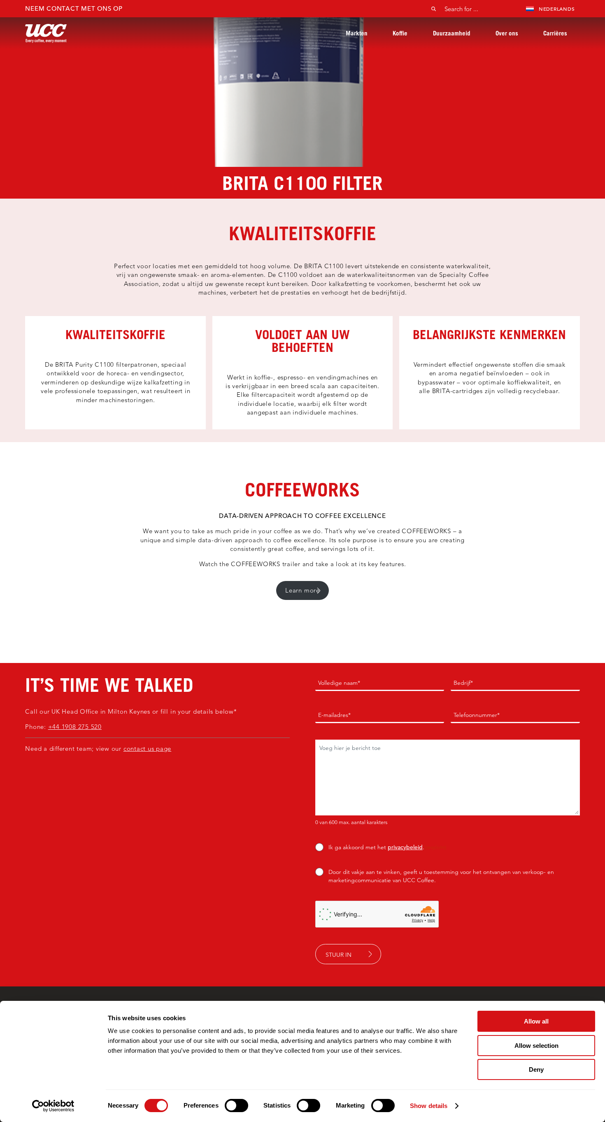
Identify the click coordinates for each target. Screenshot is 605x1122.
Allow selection (536, 1045)
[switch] (236, 1105)
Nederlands (557, 8)
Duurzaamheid (451, 33)
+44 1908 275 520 (75, 727)
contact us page (147, 748)
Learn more (302, 590)
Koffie (400, 33)
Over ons (507, 33)
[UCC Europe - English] (46, 33)
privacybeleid (405, 847)
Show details (428, 1105)
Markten (357, 33)
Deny (536, 1069)
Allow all (536, 1021)
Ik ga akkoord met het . (387, 847)
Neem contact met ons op (74, 8)
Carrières (555, 33)
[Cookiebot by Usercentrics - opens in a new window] (53, 1106)
